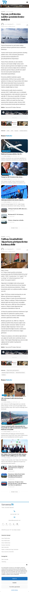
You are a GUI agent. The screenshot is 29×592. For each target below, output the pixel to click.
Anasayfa (3, 11)
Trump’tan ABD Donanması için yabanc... (12, 177)
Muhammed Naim (20, 372)
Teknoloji (3, 561)
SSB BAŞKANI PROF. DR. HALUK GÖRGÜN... (12, 200)
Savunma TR (10, 24)
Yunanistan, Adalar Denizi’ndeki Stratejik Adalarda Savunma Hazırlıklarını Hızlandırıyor (16, 476)
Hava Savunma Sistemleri (7, 551)
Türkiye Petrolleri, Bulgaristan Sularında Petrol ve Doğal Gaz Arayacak (16, 468)
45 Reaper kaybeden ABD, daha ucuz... (18, 208)
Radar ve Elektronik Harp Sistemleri (9, 549)
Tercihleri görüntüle (14, 586)
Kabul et (14, 578)
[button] (27, 564)
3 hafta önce (15, 457)
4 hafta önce (11, 486)
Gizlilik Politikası (14, 590)
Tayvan (16, 130)
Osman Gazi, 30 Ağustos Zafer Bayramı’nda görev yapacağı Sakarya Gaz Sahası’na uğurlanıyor (17, 483)
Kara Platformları (5, 540)
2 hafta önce (15, 402)
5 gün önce (14, 156)
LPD (12, 130)
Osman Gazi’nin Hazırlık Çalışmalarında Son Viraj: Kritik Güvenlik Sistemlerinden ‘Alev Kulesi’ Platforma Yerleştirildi (14, 428)
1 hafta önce (15, 202)
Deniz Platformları (5, 542)
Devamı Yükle (14, 227)
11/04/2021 (18, 24)
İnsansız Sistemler (5, 545)
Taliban (4, 374)
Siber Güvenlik (4, 559)
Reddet (14, 582)
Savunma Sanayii (9, 11)
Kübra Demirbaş (7, 156)
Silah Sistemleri (5, 547)
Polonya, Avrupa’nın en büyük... (16, 220)
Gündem (8, 236)
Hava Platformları (5, 538)
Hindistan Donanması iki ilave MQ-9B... (11, 154)
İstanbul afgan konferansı (8, 372)
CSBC (8, 130)
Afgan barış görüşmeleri (13, 370)
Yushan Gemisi (23, 130)
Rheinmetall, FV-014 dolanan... (16, 214)
